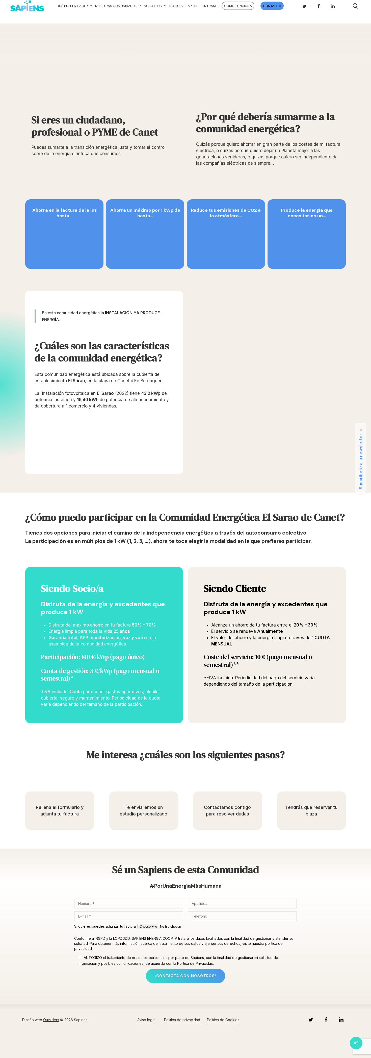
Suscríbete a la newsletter (360, 461)
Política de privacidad (182, 1020)
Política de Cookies (223, 1020)
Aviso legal (146, 1020)
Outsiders (51, 1020)
